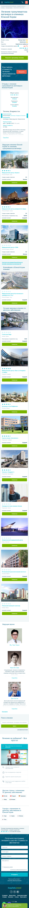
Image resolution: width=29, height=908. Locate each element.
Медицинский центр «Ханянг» (11, 172)
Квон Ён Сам (14, 668)
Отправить (14, 874)
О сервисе (5, 895)
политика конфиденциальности (18, 869)
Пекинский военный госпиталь (11, 605)
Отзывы (4, 897)
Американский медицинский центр (12, 540)
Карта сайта (23, 897)
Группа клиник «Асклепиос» (10, 438)
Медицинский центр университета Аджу (14, 209)
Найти (14, 726)
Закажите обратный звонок (14, 880)
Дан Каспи (14, 698)
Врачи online (12, 895)
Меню (2, 2)
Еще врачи (5, 711)
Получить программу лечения (14, 57)
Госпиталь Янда (6, 334)
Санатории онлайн (22, 895)
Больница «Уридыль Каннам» (18, 115)
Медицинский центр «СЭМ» (10, 247)
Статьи (17, 897)
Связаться (14, 182)
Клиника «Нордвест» (8, 472)
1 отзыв (26, 49)
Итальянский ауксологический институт (14, 572)
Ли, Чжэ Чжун (14, 645)
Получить (22, 72)
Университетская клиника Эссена (12, 506)
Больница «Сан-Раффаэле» (10, 406)
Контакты (10, 897)
